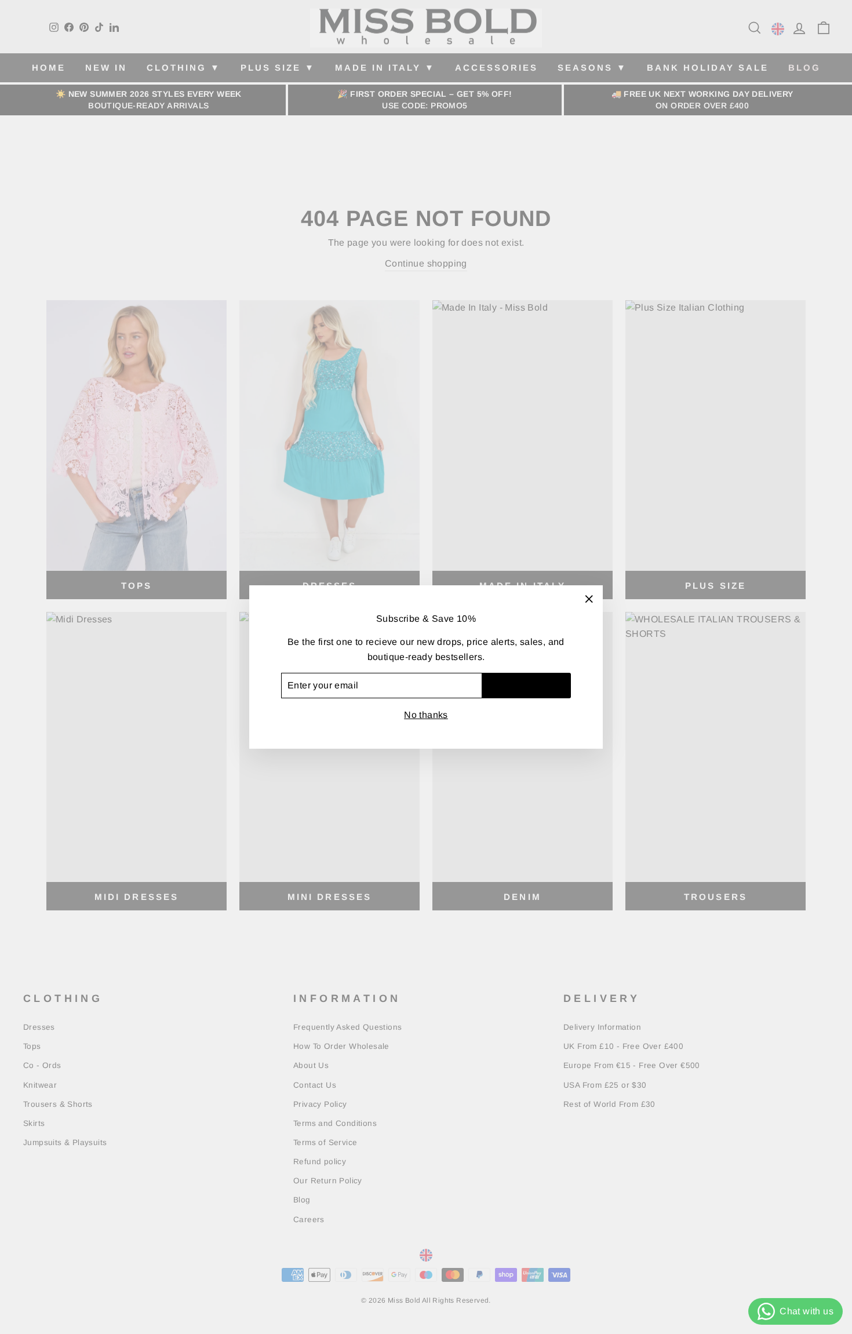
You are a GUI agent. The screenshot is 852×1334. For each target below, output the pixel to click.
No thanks (426, 715)
